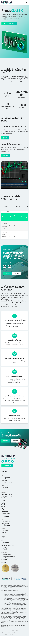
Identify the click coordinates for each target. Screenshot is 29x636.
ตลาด (3, 501)
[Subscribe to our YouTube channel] (12, 461)
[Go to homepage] (10, 457)
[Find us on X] (6, 461)
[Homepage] (9, 2)
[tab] (6, 207)
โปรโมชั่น (3, 528)
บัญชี (2, 475)
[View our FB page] (9, 461)
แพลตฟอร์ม (3, 492)
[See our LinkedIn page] (2, 461)
